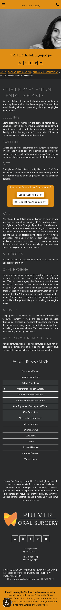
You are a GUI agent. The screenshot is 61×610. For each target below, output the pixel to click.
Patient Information (19, 72)
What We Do (30, 570)
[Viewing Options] (7, 602)
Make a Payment (30, 424)
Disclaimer (8, 575)
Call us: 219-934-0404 (30, 194)
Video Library (30, 459)
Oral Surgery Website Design (21, 579)
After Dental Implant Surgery (30, 389)
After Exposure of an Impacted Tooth (30, 406)
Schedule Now (43, 573)
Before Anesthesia (30, 383)
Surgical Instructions (45, 72)
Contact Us (29, 573)
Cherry (30, 441)
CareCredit (31, 435)
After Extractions (30, 412)
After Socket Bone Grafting (30, 394)
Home (3, 72)
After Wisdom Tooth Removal (30, 400)
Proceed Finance (30, 447)
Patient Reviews (30, 430)
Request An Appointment (31, 202)
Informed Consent (30, 453)
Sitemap (18, 575)
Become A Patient (30, 371)
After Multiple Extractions (30, 418)
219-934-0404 (32, 556)
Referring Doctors (12, 573)
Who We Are (16, 570)
